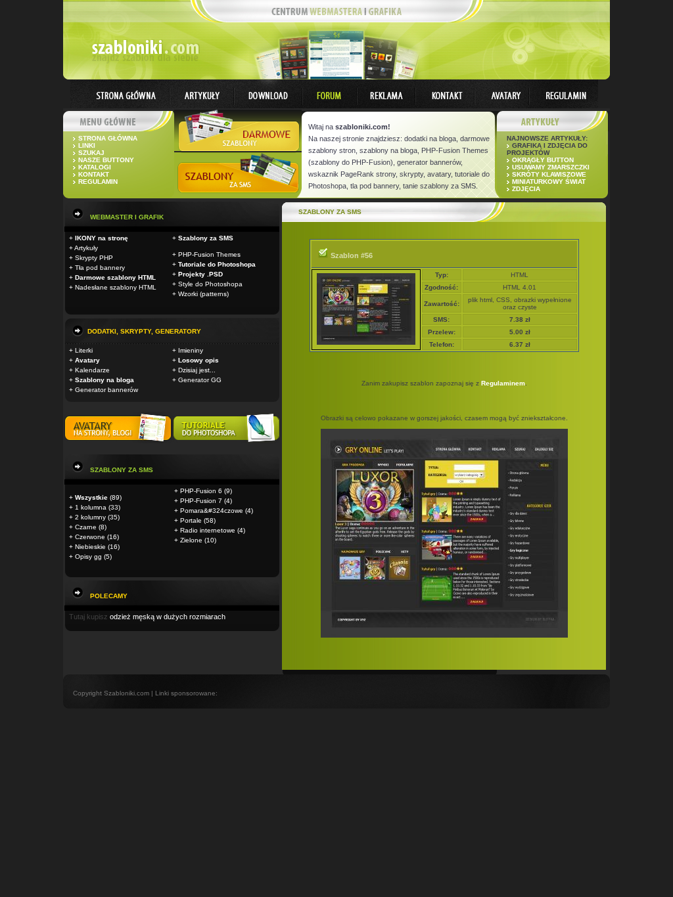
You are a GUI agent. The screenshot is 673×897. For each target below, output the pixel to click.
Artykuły (86, 248)
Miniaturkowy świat (549, 181)
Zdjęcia (526, 188)
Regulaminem (503, 383)
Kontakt (93, 174)
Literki (84, 350)
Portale (191, 520)
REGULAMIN (98, 181)
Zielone (191, 540)
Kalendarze (92, 370)
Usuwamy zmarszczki (551, 167)
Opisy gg (88, 556)
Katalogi (94, 167)
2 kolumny (90, 517)
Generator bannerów (106, 389)
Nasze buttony (106, 160)
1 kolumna (90, 507)
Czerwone (90, 536)
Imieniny (190, 350)
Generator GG (199, 379)
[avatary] (119, 441)
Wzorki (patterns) (203, 293)
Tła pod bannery (100, 267)
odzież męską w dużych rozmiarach (167, 617)
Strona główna (107, 138)
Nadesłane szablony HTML (115, 287)
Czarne (86, 527)
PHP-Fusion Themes (209, 254)
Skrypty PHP (94, 257)
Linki (86, 145)
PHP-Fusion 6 (201, 490)
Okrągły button (543, 160)
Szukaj (91, 152)
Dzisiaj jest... (197, 370)
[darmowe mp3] (226, 441)
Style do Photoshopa (210, 284)
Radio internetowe (207, 530)
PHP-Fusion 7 (201, 500)
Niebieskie (90, 546)
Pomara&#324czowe (211, 510)
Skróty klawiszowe (549, 174)
